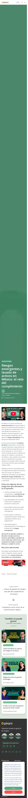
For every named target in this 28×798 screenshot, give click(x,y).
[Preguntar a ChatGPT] (4, 746)
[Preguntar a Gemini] (11, 746)
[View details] (3, 752)
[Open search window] (22, 2)
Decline (13, 792)
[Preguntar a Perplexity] (7, 746)
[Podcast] (13, 599)
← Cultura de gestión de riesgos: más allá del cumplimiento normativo (14, 591)
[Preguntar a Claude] (14, 746)
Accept (13, 788)
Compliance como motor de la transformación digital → (13, 608)
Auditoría (4, 796)
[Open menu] (24, 2)
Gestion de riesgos (6, 361)
